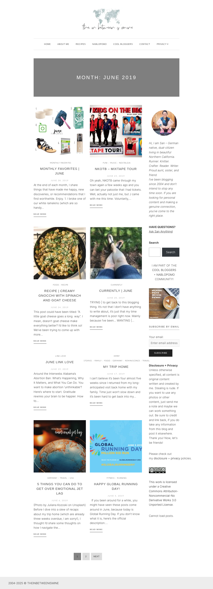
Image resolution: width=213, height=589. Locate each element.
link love (60, 356)
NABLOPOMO (165, 274)
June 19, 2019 (60, 369)
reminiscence (132, 361)
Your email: (156, 337)
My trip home (116, 366)
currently (116, 285)
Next (97, 556)
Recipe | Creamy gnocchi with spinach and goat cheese (59, 295)
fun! (105, 163)
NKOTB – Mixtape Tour (116, 169)
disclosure (160, 458)
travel (63, 478)
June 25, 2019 (116, 176)
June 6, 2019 (60, 501)
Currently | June (115, 290)
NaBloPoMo (99, 44)
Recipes (81, 44)
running (122, 478)
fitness (111, 478)
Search (154, 242)
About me (63, 44)
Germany (118, 361)
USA (72, 478)
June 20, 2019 (116, 298)
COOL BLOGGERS (123, 44)
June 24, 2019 (60, 307)
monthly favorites (60, 163)
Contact (144, 44)
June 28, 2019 (60, 181)
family (98, 361)
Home (47, 44)
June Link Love (60, 362)
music (113, 163)
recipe (64, 285)
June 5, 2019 (116, 496)
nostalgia (124, 163)
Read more (40, 214)
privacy (176, 458)
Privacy (162, 44)
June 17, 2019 (116, 374)
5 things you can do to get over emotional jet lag (59, 488)
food (56, 285)
